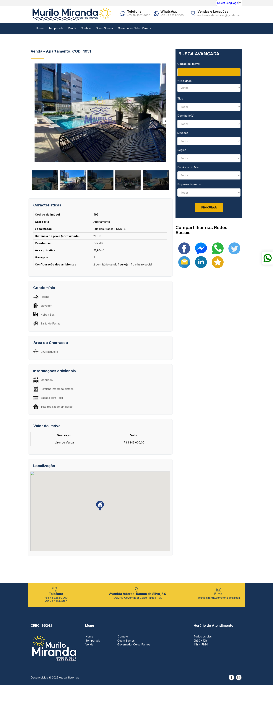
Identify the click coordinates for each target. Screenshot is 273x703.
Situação (182, 133)
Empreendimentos (189, 184)
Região (181, 150)
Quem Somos (104, 28)
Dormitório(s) (185, 115)
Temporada (55, 28)
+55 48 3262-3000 (138, 15)
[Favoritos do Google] (218, 262)
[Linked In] (201, 262)
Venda (72, 28)
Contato (86, 28)
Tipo (180, 98)
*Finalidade (184, 80)
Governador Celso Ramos (134, 28)
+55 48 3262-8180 (56, 601)
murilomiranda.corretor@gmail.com (218, 15)
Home (40, 28)
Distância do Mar (188, 167)
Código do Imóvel (188, 64)
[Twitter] (234, 248)
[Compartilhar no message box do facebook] (201, 248)
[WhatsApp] (218, 248)
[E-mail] (184, 262)
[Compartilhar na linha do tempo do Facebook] (184, 248)
